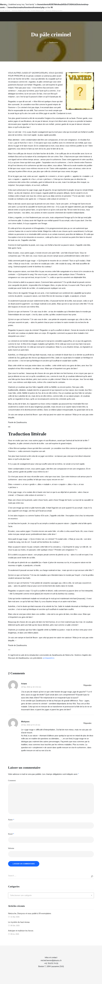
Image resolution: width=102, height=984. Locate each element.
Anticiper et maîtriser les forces (20, 931)
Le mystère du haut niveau (19, 922)
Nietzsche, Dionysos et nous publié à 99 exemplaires (29, 913)
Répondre (87, 685)
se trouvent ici (48, 658)
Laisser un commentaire (24, 864)
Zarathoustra (53, 42)
